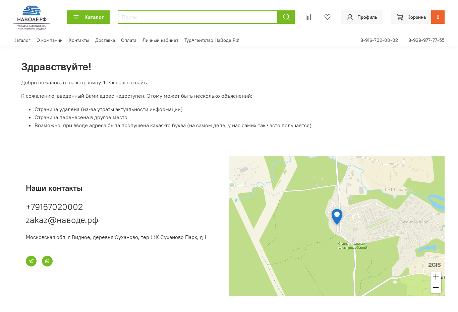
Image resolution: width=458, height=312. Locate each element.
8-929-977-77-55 (426, 40)
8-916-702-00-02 (379, 40)
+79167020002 (54, 206)
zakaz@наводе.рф (62, 219)
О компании (50, 40)
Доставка (105, 40)
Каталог (94, 17)
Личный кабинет (160, 40)
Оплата (128, 40)
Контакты (79, 40)
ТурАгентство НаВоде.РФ (211, 40)
